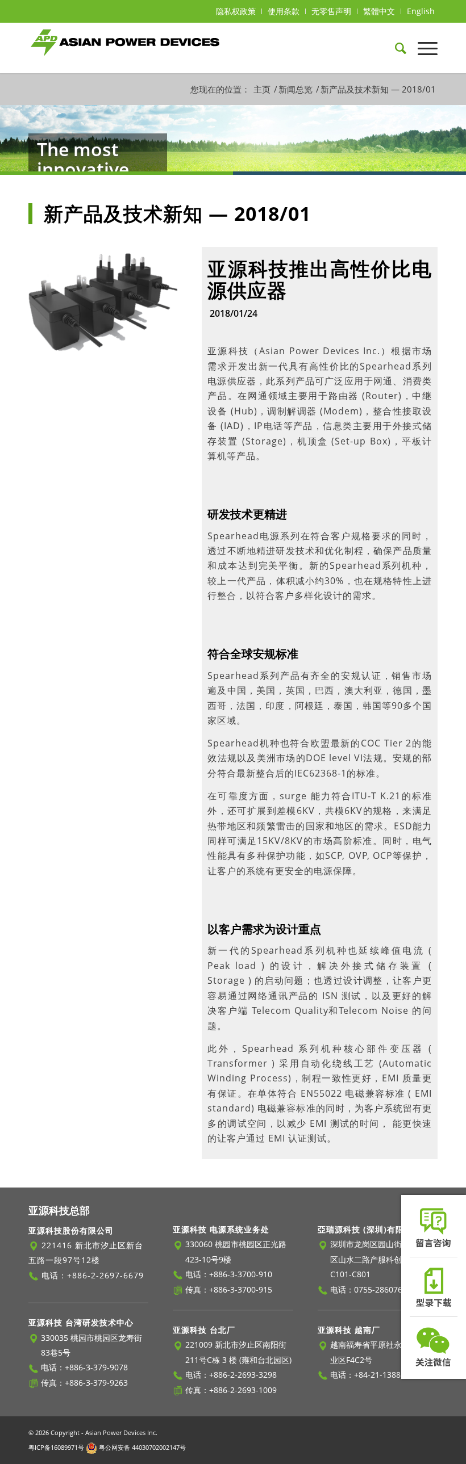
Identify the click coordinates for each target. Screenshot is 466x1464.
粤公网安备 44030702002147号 (141, 1447)
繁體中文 (379, 11)
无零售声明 (331, 11)
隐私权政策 (236, 11)
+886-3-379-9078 (96, 1367)
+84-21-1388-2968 (388, 1374)
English (421, 11)
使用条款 (283, 11)
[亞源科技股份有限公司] (125, 47)
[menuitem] (236, 11)
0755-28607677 (382, 1289)
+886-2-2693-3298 (243, 1374)
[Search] (395, 47)
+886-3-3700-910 (240, 1274)
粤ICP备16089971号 (56, 1447)
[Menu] (422, 47)
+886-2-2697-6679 (105, 1275)
